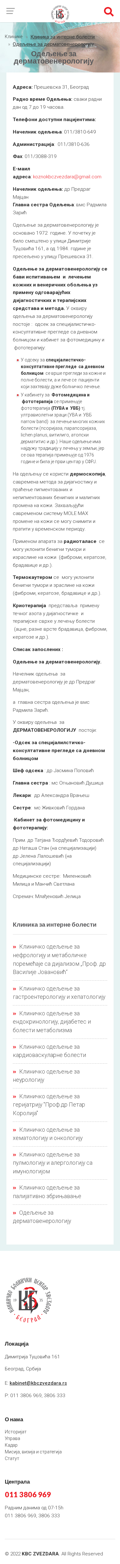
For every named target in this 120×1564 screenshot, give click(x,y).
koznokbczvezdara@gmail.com (67, 177)
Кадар (11, 1445)
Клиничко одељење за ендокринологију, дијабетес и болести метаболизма (52, 1021)
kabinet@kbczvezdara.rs (38, 1383)
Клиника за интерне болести (62, 37)
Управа (12, 1438)
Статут (12, 1458)
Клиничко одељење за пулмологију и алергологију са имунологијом (52, 1163)
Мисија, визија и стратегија (33, 1451)
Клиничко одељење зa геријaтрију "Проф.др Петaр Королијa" (49, 1104)
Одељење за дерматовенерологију (53, 44)
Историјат (16, 1431)
